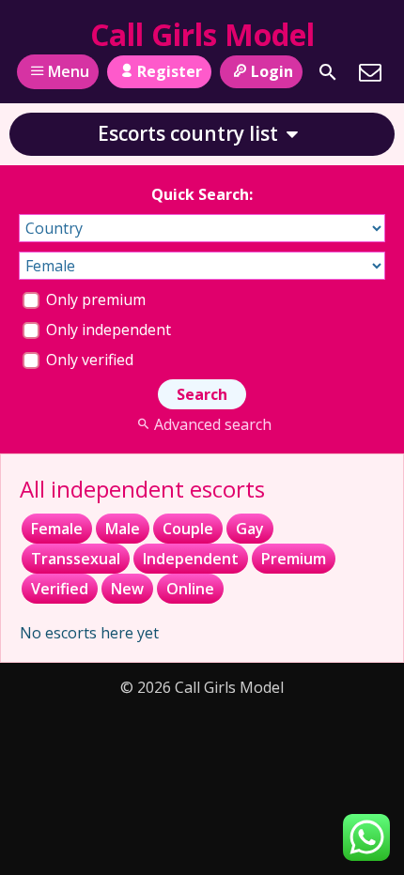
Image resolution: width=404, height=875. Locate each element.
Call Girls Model (202, 34)
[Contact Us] (370, 72)
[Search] (328, 72)
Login (272, 71)
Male (122, 528)
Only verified (87, 359)
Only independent (106, 329)
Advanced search (212, 424)
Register (169, 71)
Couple (188, 528)
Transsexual (75, 558)
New (127, 588)
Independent (191, 558)
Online (190, 588)
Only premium (94, 299)
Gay (250, 528)
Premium (293, 558)
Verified (59, 588)
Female (57, 528)
